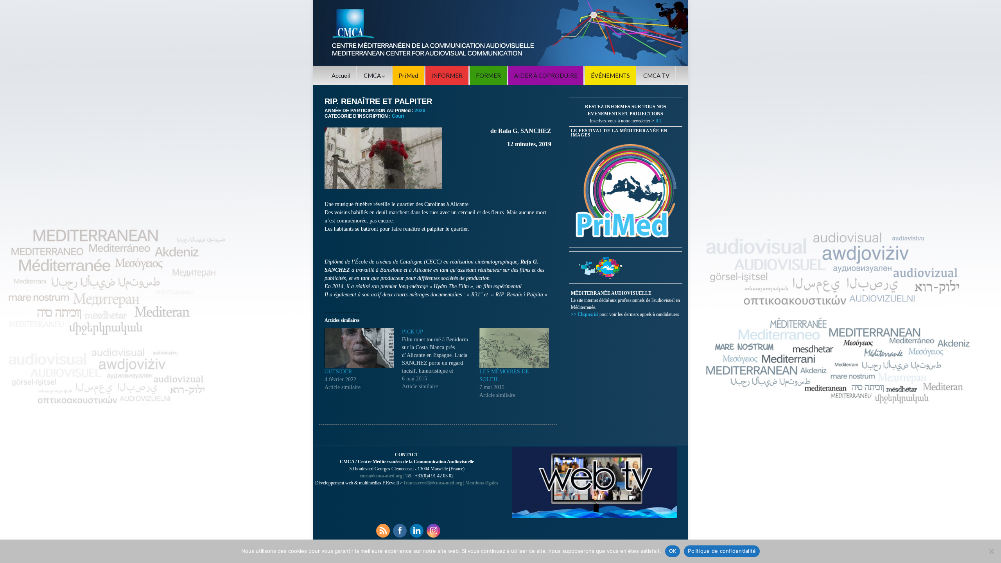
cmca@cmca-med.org (381, 476)
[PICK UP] (440, 359)
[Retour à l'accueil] (500, 33)
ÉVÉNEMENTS (610, 75)
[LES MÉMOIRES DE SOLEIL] (514, 348)
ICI (658, 121)
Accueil (341, 75)
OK (672, 551)
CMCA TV (656, 75)
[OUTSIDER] (359, 348)
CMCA (373, 75)
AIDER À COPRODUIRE (546, 75)
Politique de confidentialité (722, 551)
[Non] (991, 551)
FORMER (488, 75)
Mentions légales (481, 483)
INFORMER (447, 75)
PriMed (408, 75)
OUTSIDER (338, 372)
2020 (419, 110)
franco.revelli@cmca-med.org (433, 483)
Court (398, 116)
